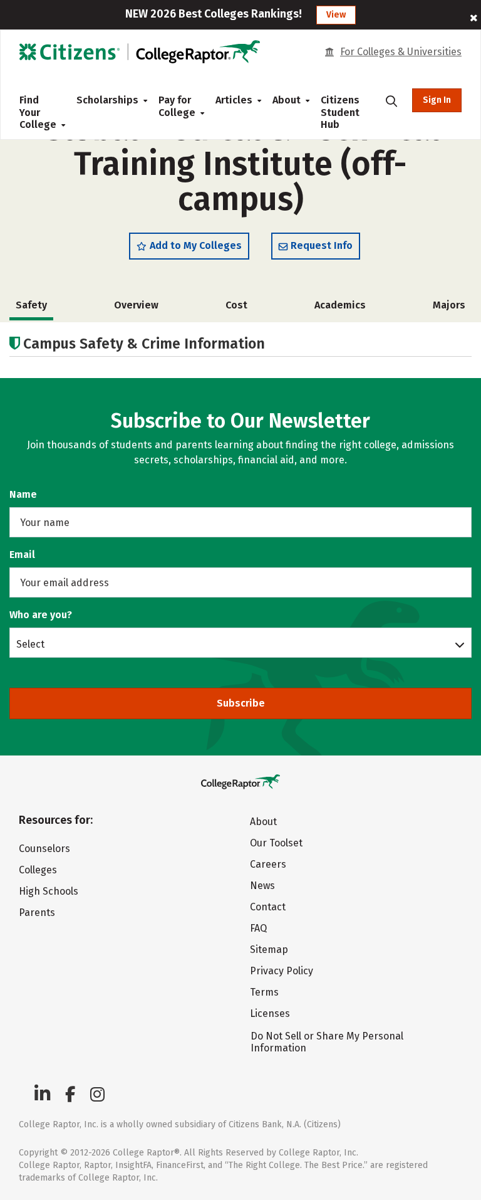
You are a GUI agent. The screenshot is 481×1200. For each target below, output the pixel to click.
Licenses (270, 1013)
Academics (340, 305)
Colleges (38, 870)
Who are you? (40, 615)
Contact (268, 907)
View (336, 14)
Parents (37, 912)
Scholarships (107, 100)
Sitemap (269, 949)
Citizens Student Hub (340, 112)
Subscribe (241, 703)
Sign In (437, 100)
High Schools (48, 891)
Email (22, 555)
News (262, 886)
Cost (236, 305)
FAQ (258, 928)
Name (23, 494)
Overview (136, 305)
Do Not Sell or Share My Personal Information (327, 1042)
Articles (233, 100)
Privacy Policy (281, 971)
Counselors (44, 849)
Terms (264, 992)
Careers (268, 864)
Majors (449, 305)
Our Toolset (276, 843)
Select (30, 644)
